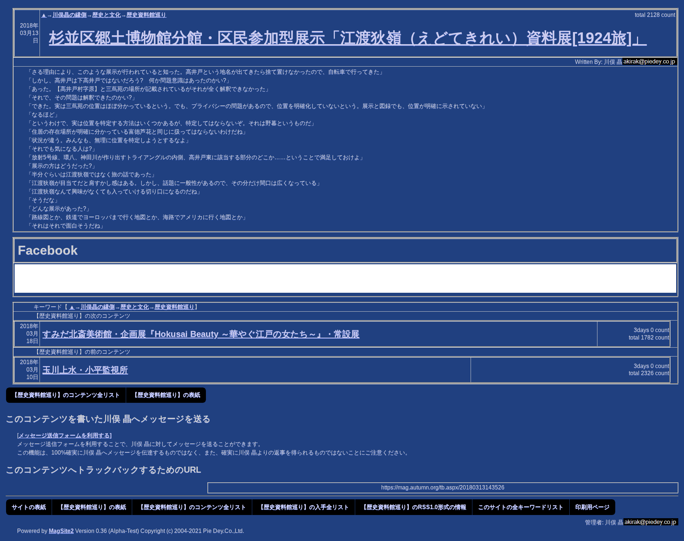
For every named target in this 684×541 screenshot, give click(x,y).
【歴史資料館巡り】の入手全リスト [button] (303, 507)
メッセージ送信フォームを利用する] (65, 435)
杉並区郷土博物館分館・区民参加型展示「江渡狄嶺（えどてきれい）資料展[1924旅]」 (348, 37)
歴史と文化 (106, 15)
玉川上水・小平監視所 (85, 370)
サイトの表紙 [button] (29, 507)
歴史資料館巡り (146, 15)
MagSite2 (61, 531)
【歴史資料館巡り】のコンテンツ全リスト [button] (66, 395)
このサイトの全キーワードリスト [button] (521, 507)
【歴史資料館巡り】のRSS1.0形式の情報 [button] (413, 507)
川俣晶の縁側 (69, 15)
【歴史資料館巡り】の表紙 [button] (166, 395)
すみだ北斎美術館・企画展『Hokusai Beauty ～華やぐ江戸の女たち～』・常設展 (200, 334)
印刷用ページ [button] (592, 507)
